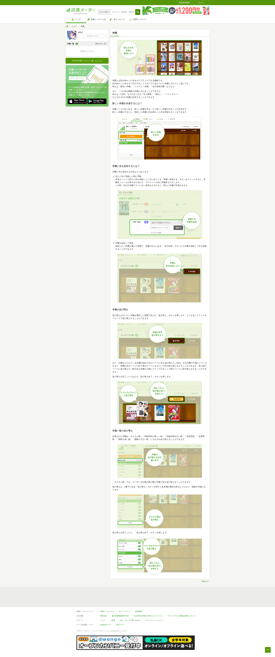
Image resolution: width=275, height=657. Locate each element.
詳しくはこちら (77, 78)
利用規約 (138, 611)
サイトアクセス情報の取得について (181, 616)
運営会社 (103, 616)
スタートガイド (125, 611)
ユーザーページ (92, 36)
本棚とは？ (205, 581)
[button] (137, 12)
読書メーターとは (107, 611)
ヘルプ (102, 620)
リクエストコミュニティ (154, 620)
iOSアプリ (120, 625)
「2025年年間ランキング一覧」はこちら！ (87, 61)
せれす (74, 26)
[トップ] (67, 27)
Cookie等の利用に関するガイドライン (148, 616)
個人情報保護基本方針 (120, 616)
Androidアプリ (106, 625)
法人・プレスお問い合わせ (130, 620)
